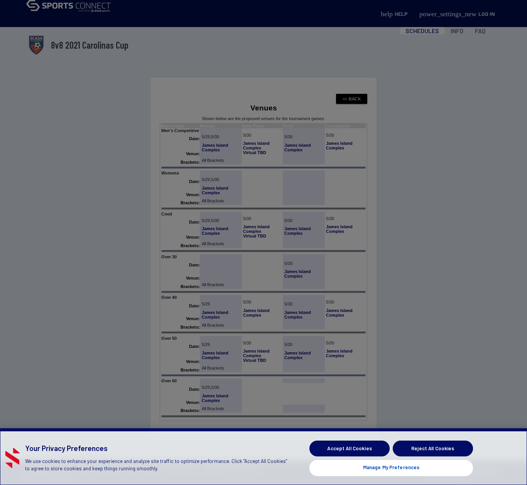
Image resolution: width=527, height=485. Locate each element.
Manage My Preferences (391, 467)
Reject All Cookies (432, 448)
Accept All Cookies (349, 448)
